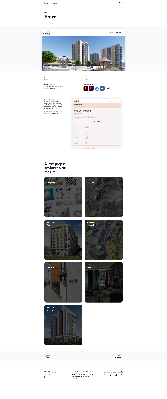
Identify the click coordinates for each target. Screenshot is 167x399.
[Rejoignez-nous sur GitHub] (121, 375)
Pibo (47, 357)
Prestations (84, 3)
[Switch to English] (119, 3)
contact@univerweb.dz (113, 372)
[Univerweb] (50, 3)
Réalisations (77, 3)
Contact (96, 3)
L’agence (91, 3)
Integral (118, 357)
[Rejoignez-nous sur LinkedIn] (116, 375)
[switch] (122, 3)
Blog (101, 3)
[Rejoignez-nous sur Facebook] (110, 375)
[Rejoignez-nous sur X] (105, 375)
